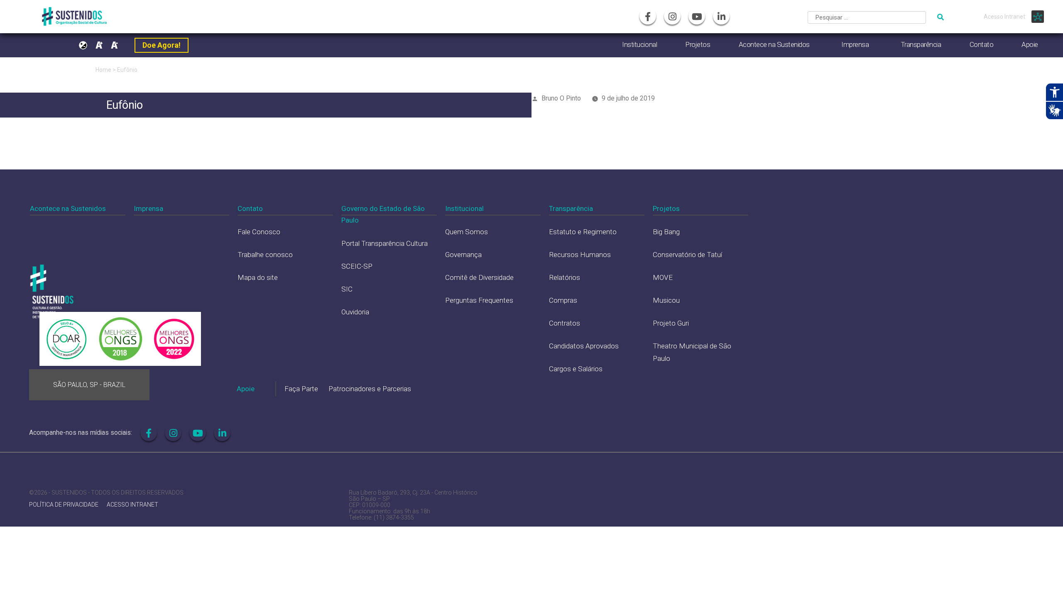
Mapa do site (258, 277)
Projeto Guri (671, 323)
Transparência (921, 44)
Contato (982, 44)
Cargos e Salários (576, 369)
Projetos (697, 44)
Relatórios (564, 277)
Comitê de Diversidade (479, 277)
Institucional (639, 44)
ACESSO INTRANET (132, 505)
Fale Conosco (259, 232)
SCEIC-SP (356, 266)
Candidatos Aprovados (584, 346)
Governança (463, 254)
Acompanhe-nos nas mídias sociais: (80, 432)
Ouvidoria (355, 312)
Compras (563, 300)
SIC (347, 289)
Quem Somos (466, 232)
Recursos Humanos (580, 254)
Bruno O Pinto (561, 98)
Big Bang (666, 232)
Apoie (1029, 44)
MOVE (663, 277)
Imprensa (855, 44)
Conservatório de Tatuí (687, 254)
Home (103, 69)
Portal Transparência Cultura (384, 243)
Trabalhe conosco (265, 254)
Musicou (666, 300)
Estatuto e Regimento (583, 232)
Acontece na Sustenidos (774, 44)
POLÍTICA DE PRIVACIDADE (63, 505)
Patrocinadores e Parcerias (369, 389)
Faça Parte (301, 389)
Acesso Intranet (1004, 16)
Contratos (564, 323)
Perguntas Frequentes (479, 300)
